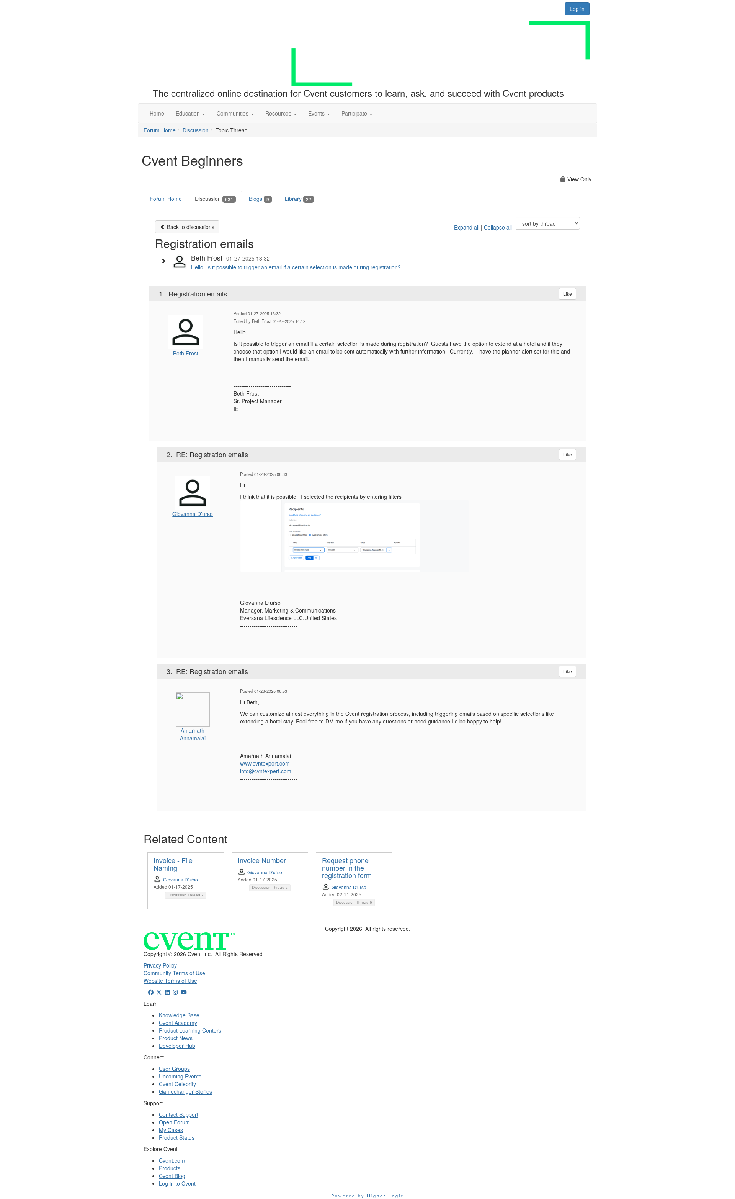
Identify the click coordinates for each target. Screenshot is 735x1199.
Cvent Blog (172, 1175)
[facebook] (150, 992)
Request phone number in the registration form (347, 867)
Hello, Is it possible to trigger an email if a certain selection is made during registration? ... (299, 267)
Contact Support (178, 1114)
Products (169, 1168)
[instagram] (175, 992)
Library (298, 198)
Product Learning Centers (190, 1030)
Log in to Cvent (177, 1183)
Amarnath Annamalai (193, 734)
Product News (176, 1038)
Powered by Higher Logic (367, 1195)
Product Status (176, 1137)
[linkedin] (167, 992)
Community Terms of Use (174, 973)
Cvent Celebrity (177, 1084)
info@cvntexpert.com (265, 771)
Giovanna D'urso (192, 514)
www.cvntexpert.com (265, 763)
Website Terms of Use (170, 980)
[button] (190, 113)
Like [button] (567, 293)
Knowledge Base (179, 1015)
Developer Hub (177, 1045)
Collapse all (498, 227)
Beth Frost (185, 353)
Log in (577, 9)
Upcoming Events (180, 1076)
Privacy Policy (160, 965)
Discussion (196, 130)
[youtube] (183, 992)
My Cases (171, 1130)
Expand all (466, 227)
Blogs (259, 198)
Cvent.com (172, 1160)
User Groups (174, 1068)
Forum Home (160, 130)
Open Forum (174, 1122)
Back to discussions (189, 227)
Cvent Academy (178, 1022)
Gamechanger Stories (185, 1091)
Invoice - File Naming (173, 864)
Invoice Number (262, 860)
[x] (159, 992)
